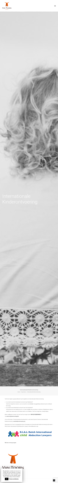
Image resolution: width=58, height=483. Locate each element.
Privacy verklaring (13, 479)
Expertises (23, 391)
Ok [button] (6, 479)
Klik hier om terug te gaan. (10, 442)
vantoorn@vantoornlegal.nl (12, 416)
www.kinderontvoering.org (19, 421)
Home (19, 391)
